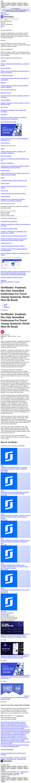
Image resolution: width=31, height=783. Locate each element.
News (5, 305)
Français (20, 3)
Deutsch (3, 3)
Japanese (20, 5)
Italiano (25, 3)
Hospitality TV (9, 732)
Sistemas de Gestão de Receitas (9, 725)
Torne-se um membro (14, 10)
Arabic (2, 5)
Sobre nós (3, 12)
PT (2, 1)
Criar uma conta (5, 14)
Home (5, 304)
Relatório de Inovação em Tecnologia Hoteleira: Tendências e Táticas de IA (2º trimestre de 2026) (13, 636)
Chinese (26, 5)
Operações (26, 634)
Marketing (6, 307)
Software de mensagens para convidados (13, 728)
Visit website (5, 614)
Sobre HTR (22, 11)
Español (14, 3)
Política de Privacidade (7, 773)
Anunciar (16, 757)
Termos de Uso (24, 771)
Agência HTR (22, 10)
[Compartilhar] (2, 338)
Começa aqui (5, 10)
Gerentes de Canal (22, 725)
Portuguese (13, 5)
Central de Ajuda (21, 759)
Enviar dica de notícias (14, 11)
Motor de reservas (5, 726)
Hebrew (3, 7)
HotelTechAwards (11, 759)
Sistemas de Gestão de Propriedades (10, 722)
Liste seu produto (16, 753)
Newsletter (17, 773)
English (8, 3)
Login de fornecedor (6, 753)
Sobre (21, 773)
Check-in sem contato (18, 731)
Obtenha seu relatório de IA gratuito (10, 281)
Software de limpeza (17, 745)
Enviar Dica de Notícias (7, 757)
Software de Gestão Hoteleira (18, 723)
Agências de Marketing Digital (21, 732)
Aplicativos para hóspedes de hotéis (10, 729)
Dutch (7, 5)
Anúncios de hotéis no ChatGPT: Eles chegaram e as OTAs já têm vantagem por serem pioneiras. (14, 656)
